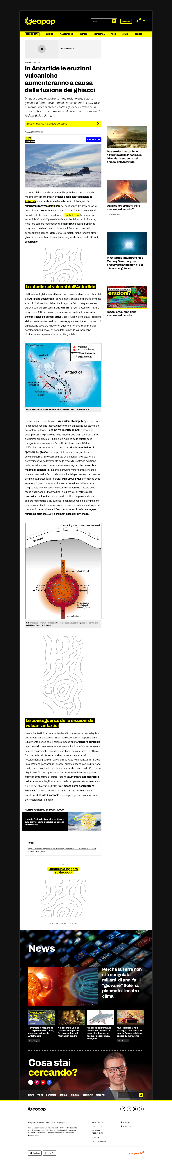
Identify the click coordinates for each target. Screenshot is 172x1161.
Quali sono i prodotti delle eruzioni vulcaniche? (123, 207)
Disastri (100, 1095)
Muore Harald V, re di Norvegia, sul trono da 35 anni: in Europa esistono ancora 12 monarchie (129, 1032)
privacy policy (97, 1122)
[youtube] (135, 1109)
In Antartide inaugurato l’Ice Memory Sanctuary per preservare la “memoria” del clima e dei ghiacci (125, 263)
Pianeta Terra (66, 34)
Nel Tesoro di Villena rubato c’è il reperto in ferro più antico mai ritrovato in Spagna (69, 1032)
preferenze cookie (99, 1141)
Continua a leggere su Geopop (63, 870)
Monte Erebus (72, 215)
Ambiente (87, 1095)
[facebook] (141, 1109)
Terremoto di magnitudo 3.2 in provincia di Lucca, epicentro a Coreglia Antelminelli (41, 1032)
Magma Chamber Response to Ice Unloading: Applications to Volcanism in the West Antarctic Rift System (62, 850)
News (31, 1095)
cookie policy (97, 1127)
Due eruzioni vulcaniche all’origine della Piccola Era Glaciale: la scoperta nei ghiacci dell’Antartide (124, 156)
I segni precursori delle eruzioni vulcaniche (121, 313)
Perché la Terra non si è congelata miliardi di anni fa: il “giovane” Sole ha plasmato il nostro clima (122, 983)
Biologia (75, 1095)
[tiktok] (122, 1109)
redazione (96, 1137)
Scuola (63, 1095)
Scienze (49, 34)
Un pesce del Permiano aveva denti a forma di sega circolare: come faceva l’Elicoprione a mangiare (99, 1033)
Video (40, 1095)
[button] (144, 21)
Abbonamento (32, 34)
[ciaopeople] (136, 1153)
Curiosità (51, 1095)
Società (138, 34)
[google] (49, 1153)
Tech (113, 34)
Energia (83, 34)
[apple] (35, 1153)
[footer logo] (53, 1109)
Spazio (125, 34)
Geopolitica (99, 34)
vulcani (56, 206)
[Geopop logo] (40, 21)
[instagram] (129, 1109)
